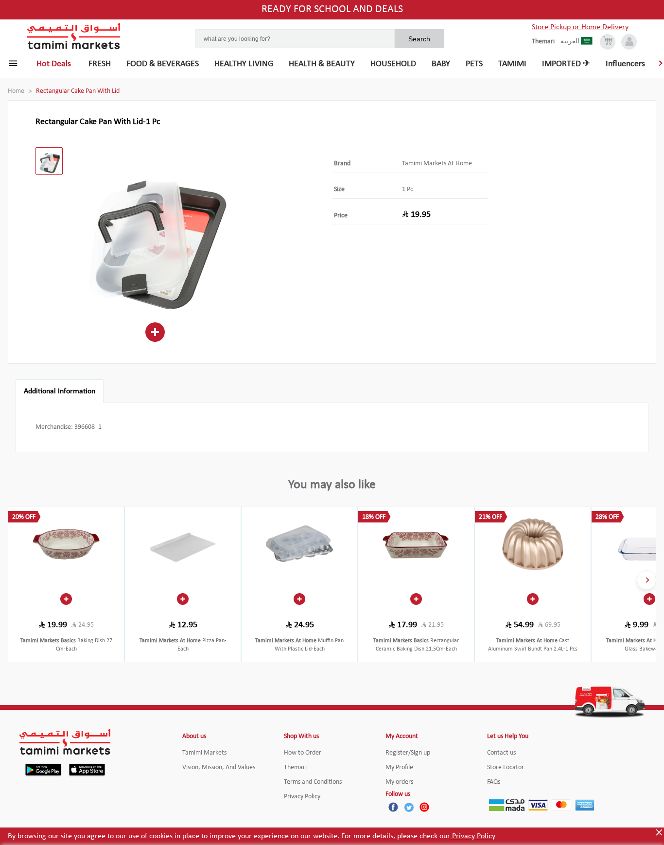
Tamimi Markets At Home (437, 163)
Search (419, 39)
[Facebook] (393, 807)
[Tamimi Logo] (74, 36)
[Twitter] (409, 807)
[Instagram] (424, 807)
